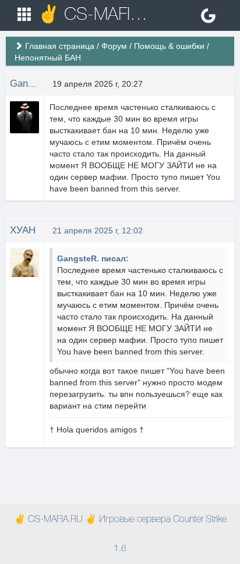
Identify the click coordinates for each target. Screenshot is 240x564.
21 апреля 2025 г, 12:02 (97, 230)
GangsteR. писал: (93, 258)
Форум (114, 46)
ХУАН (23, 230)
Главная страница (59, 46)
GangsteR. (33, 83)
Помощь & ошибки (169, 46)
